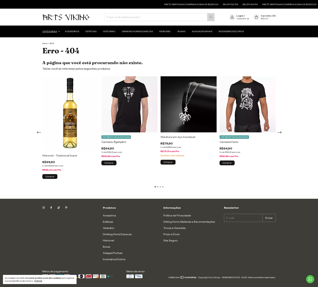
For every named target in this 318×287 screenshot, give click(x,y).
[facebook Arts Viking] (51, 207)
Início (44, 43)
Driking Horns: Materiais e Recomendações (189, 221)
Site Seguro (170, 240)
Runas (181, 31)
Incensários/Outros (231, 31)
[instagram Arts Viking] (43, 207)
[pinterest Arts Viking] (66, 207)
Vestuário (109, 31)
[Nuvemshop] (182, 278)
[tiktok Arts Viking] (58, 207)
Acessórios (72, 31)
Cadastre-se (242, 18)
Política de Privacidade (177, 215)
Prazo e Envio (171, 234)
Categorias (49, 31)
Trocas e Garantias (174, 228)
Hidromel (165, 31)
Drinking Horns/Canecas (137, 31)
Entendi (38, 281)
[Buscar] (211, 17)
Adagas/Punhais (202, 31)
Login (239, 15)
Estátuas (91, 31)
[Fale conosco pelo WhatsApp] (310, 279)
